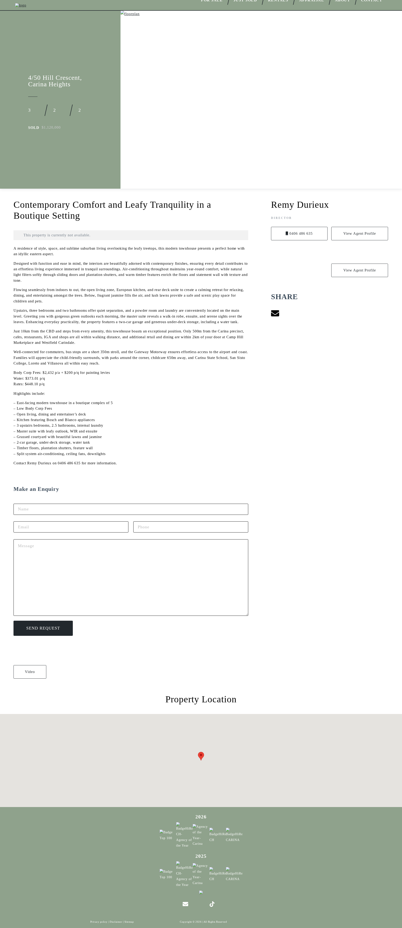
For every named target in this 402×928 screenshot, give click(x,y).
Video (30, 672)
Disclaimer (116, 921)
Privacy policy (98, 921)
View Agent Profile (359, 233)
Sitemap (129, 921)
